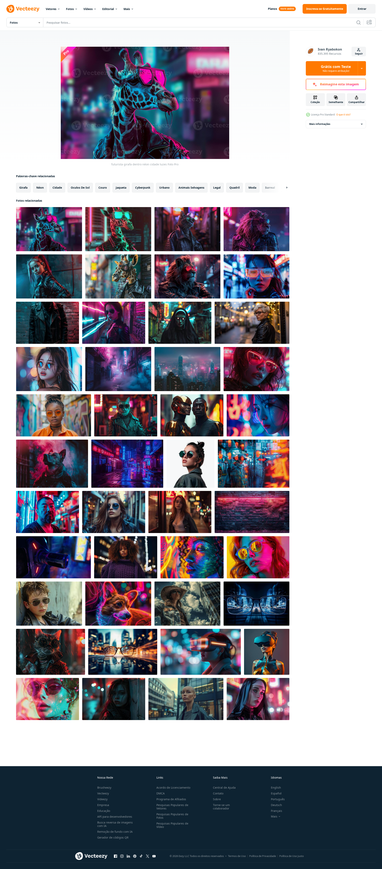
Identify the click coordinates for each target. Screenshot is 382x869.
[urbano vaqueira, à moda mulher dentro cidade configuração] (187, 604)
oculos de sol (80, 187)
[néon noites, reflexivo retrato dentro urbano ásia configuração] (253, 464)
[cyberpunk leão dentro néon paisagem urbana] (187, 276)
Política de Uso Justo (291, 856)
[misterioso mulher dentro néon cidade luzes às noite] (113, 699)
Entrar (362, 9)
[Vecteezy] (22, 9)
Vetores (51, 9)
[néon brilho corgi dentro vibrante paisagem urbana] (118, 604)
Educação (103, 811)
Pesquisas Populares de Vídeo (172, 825)
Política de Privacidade (262, 856)
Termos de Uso (237, 856)
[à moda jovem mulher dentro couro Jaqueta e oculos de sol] (190, 464)
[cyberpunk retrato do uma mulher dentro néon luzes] (258, 415)
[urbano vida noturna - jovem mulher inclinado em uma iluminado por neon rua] (179, 512)
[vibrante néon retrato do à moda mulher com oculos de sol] (47, 699)
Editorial (108, 9)
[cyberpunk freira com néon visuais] (179, 323)
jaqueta (121, 187)
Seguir (359, 53)
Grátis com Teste (336, 68)
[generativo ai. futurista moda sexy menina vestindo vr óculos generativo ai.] (266, 652)
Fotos (70, 9)
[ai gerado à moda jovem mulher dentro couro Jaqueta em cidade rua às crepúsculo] (252, 323)
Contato (218, 793)
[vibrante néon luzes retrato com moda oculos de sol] (258, 557)
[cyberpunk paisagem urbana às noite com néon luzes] (187, 369)
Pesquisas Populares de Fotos (172, 815)
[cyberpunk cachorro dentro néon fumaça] (52, 464)
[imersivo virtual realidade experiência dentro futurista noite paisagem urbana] (200, 652)
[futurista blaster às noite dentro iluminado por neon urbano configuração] (53, 557)
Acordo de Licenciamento (173, 787)
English (276, 787)
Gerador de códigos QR (113, 837)
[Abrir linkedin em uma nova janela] (128, 856)
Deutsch (276, 805)
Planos (272, 9)
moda (252, 187)
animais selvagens (191, 187)
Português (278, 799)
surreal (270, 187)
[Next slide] (283, 187)
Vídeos (88, 9)
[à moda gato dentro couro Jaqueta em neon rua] (187, 229)
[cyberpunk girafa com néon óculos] (118, 229)
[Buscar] (358, 22)
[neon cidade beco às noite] (127, 464)
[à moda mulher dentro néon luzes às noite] (113, 323)
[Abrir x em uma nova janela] (147, 856)
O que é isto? (343, 114)
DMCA (160, 793)
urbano (164, 187)
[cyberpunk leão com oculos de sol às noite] (256, 229)
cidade (57, 187)
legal (217, 187)
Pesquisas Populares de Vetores (172, 806)
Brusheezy (104, 787)
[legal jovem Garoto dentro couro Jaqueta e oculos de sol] (49, 604)
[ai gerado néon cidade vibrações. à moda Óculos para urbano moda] (256, 604)
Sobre (217, 799)
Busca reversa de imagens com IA (115, 824)
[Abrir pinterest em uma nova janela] (134, 856)
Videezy (102, 799)
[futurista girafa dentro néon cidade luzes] (49, 229)
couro (102, 187)
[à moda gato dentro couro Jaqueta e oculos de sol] (125, 415)
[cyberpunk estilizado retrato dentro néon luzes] (49, 276)
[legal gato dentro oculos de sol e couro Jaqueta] (50, 652)
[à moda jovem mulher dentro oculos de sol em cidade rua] (113, 512)
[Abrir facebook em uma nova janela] (115, 856)
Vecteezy (103, 793)
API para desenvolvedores (114, 816)
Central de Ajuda (224, 787)
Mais (127, 9)
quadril (234, 187)
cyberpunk (142, 187)
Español (276, 793)
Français (276, 811)
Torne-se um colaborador (221, 806)
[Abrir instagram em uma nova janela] (122, 856)
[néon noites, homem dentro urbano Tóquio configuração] (47, 512)
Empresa (103, 805)
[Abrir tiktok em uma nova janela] (141, 856)
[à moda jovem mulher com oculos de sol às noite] (49, 369)
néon (40, 187)
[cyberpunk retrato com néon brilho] (256, 369)
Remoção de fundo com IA (115, 832)
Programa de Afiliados (171, 799)
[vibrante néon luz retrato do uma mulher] (192, 557)
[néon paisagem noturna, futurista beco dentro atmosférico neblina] (118, 369)
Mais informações (319, 124)
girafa (23, 187)
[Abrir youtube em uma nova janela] (154, 856)
